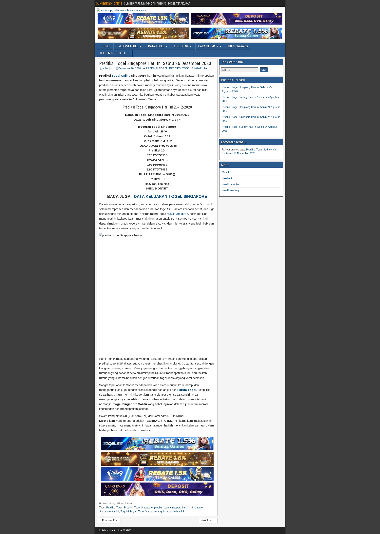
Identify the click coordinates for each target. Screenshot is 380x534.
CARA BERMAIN (208, 46)
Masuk (226, 172)
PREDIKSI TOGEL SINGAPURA (188, 68)
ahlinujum (107, 68)
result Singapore (177, 213)
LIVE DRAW (181, 46)
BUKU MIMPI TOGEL (113, 53)
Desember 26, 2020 (129, 68)
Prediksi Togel (114, 507)
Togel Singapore (147, 511)
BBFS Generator (238, 46)
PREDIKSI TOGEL (127, 46)
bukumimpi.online (109, 3)
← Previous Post (108, 520)
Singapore (197, 507)
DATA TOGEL (156, 46)
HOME (105, 46)
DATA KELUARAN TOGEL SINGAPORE (170, 196)
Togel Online (121, 75)
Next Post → (208, 520)
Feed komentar (230, 184)
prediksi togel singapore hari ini (172, 507)
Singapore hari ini (109, 511)
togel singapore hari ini (171, 511)
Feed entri (227, 178)
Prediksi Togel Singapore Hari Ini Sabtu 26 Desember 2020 (155, 63)
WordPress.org (230, 190)
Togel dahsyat (129, 511)
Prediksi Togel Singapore (138, 507)
